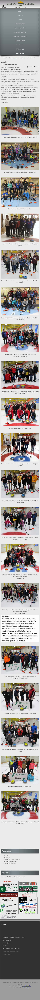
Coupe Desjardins (19, 28)
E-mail (37, 67)
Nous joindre (20, 53)
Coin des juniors (20, 40)
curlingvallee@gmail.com (11, 951)
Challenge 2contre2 (20, 32)
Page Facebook (7, 954)
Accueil (20, 11)
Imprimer (31, 67)
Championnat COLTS (20, 36)
